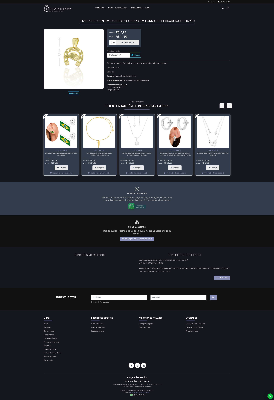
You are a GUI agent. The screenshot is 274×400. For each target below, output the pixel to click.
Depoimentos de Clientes (195, 328)
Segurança (47, 346)
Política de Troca (50, 349)
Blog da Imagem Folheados (195, 324)
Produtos (99, 8)
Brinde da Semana (97, 331)
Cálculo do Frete (113, 51)
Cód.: (61, 151)
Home (110, 8)
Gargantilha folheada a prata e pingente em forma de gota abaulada (99, 154)
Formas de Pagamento (52, 342)
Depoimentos (136, 8)
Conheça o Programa (146, 324)
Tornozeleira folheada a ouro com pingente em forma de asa (61, 154)
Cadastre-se (225, 2)
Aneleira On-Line (192, 331)
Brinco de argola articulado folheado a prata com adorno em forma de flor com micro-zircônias (137, 154)
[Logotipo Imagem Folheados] (66, 8)
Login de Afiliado (144, 328)
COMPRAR (131, 42)
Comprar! (63, 167)
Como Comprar (49, 335)
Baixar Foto (74, 93)
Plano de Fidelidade (98, 328)
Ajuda (46, 324)
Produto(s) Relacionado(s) (62, 173)
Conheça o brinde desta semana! (138, 239)
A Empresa (47, 328)
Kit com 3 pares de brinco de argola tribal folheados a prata (212, 154)
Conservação (48, 360)
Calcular (136, 55)
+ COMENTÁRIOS (222, 278)
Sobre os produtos (50, 357)
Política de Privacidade (100, 302)
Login (211, 2)
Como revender (49, 331)
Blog (147, 8)
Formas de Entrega (50, 338)
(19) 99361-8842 (138, 395)
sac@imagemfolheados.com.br (139, 392)
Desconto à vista (97, 324)
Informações (121, 8)
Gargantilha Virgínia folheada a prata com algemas (175, 154)
